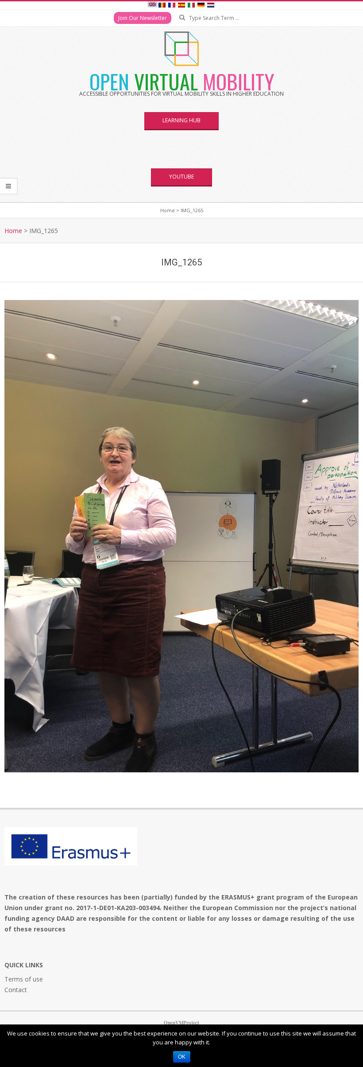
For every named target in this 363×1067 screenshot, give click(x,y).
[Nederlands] (211, 6)
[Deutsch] (201, 6)
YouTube (181, 176)
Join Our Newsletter (142, 18)
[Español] (181, 6)
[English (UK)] (152, 6)
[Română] (162, 6)
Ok (181, 1057)
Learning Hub (181, 120)
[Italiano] (191, 6)
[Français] (172, 6)
